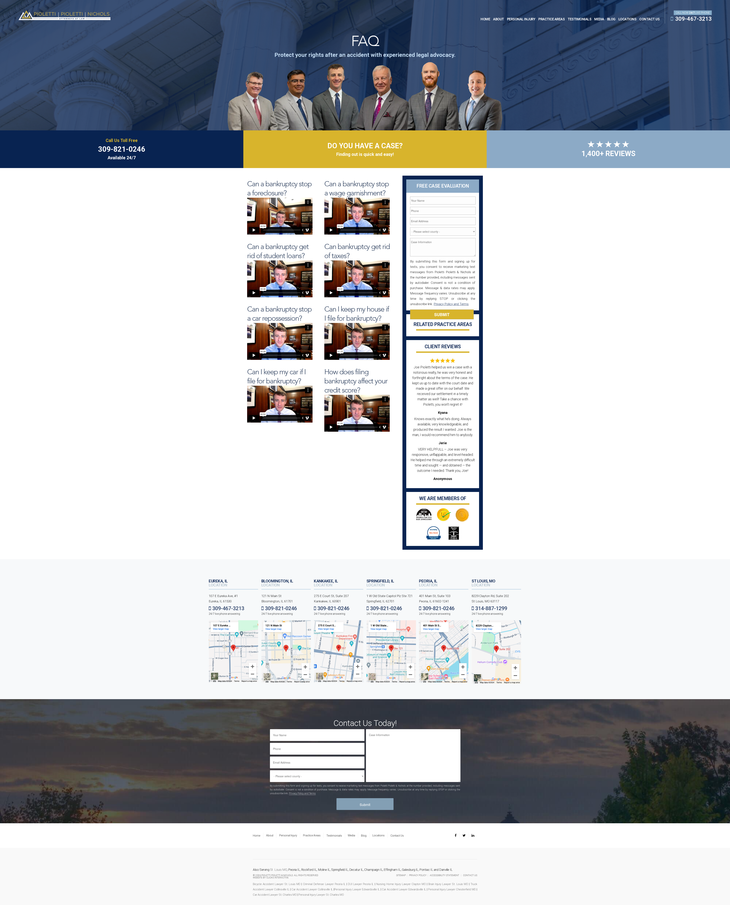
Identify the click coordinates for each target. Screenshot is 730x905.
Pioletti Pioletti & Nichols (64, 15)
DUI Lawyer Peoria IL (361, 884)
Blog (611, 19)
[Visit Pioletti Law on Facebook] (457, 835)
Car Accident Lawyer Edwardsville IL (404, 889)
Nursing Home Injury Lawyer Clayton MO (401, 884)
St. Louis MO (278, 870)
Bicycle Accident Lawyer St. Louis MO (276, 884)
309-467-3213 (693, 19)
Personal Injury (521, 19)
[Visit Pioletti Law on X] (464, 835)
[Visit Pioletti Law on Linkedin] (473, 835)
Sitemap (401, 875)
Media (599, 19)
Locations (627, 19)
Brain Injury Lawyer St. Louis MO (448, 884)
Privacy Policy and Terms (451, 304)
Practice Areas (551, 19)
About (498, 19)
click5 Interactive (277, 877)
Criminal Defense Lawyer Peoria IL (324, 884)
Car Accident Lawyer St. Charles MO (275, 894)
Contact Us (649, 19)
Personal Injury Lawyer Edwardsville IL (357, 889)
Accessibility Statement (444, 875)
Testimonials (579, 19)
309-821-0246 (121, 149)
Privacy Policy (417, 875)
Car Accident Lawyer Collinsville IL (312, 889)
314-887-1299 (490, 608)
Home (485, 19)
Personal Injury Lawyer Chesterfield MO (452, 889)
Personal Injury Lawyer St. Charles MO (321, 894)
